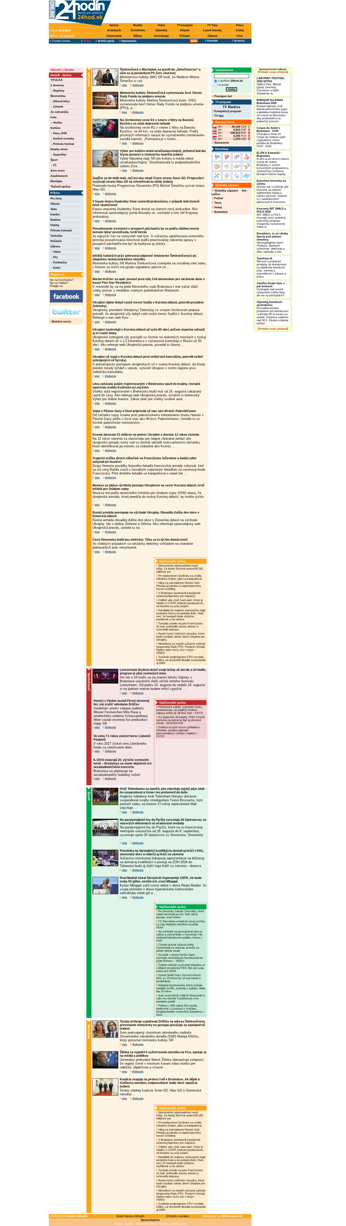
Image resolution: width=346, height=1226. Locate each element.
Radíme (55, 219)
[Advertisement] (182, 12)
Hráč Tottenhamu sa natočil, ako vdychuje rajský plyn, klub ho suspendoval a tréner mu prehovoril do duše (162, 790)
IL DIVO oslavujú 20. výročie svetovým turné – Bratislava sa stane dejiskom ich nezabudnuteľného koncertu (122, 763)
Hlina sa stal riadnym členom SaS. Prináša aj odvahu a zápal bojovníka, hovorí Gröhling (178, 585)
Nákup (137, 35)
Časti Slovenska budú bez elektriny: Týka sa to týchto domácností (139, 539)
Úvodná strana (60, 40)
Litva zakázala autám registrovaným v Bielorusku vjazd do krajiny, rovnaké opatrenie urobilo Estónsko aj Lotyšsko (146, 385)
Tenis (217, 202)
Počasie (185, 35)
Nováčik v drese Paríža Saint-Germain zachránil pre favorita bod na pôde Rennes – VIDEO (179, 957)
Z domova (57, 85)
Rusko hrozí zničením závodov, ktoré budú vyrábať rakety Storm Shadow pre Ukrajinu (180, 636)
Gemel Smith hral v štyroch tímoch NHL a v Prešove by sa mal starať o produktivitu (178, 978)
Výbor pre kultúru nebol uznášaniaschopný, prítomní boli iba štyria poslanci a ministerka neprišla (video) (163, 152)
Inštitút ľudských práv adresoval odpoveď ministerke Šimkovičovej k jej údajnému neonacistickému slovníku (144, 257)
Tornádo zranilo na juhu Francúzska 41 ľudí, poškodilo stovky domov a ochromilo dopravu (179, 626)
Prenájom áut (223, 96)
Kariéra (55, 214)
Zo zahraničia (59, 111)
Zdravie (57, 106)
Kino (240, 35)
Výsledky (161, 30)
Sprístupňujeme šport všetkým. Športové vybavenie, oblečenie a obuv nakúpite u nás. (272, 242)
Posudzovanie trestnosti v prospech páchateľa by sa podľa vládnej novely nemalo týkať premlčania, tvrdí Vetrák (145, 230)
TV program (185, 25)
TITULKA (56, 79)
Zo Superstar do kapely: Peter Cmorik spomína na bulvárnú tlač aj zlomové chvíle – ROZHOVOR (180, 720)
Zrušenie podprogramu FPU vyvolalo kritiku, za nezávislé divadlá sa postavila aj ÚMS (180, 660)
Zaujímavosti (59, 175)
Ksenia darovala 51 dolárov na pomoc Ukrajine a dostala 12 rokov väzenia (145, 434)
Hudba (57, 122)
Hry (55, 257)
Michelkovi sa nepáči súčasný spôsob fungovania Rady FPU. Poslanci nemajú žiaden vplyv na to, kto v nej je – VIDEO (180, 648)
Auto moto (57, 170)
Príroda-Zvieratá (61, 230)
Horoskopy (161, 35)
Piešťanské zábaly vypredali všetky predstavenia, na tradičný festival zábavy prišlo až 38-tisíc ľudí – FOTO (180, 709)
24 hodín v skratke (177, 1216)
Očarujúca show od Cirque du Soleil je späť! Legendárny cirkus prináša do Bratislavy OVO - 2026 (271, 137)
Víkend (55, 203)
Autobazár (114, 30)
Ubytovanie (114, 35)
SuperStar (59, 154)
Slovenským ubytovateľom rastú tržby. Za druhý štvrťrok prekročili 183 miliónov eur (179, 568)
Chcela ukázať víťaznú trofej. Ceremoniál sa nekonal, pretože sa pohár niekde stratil (177, 947)
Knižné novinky (63, 138)
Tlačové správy (60, 186)
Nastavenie (221, 142)
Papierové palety (146, 1223)
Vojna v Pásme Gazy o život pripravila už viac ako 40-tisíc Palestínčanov (144, 411)
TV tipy (219, 115)
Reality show (59, 149)
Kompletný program (227, 111)
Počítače (56, 241)
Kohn (56, 267)
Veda (53, 209)
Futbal (218, 198)
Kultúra (55, 127)
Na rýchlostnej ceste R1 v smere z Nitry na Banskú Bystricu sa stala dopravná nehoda (157, 121)
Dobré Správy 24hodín (130, 1216)
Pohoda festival (63, 143)
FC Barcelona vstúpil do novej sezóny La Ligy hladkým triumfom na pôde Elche (180, 924)
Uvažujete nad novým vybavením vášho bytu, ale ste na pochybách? (271, 289)
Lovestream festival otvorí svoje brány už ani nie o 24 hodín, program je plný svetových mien (163, 671)
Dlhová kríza (61, 101)
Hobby (54, 225)
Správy (114, 25)
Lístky (240, 30)
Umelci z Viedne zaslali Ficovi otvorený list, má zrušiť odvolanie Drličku (121, 702)
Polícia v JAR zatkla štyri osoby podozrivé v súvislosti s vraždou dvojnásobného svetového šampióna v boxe (180, 1010)
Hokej (218, 207)
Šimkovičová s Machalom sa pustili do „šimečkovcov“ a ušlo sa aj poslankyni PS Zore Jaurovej (160, 71)
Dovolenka (138, 30)
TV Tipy (212, 25)
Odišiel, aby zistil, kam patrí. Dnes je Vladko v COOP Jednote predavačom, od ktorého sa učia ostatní (180, 603)
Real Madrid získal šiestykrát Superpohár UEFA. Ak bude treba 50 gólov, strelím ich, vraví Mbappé (161, 879)
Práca (239, 25)
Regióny (58, 90)
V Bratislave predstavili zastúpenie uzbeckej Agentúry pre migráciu (178, 594)
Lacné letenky (212, 30)
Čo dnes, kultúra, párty (173, 1223)
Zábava (212, 35)
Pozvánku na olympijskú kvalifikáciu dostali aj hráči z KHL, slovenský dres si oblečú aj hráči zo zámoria (162, 852)
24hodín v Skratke (62, 69)
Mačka (119, 1223)
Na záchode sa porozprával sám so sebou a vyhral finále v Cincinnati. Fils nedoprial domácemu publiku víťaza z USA (179, 936)
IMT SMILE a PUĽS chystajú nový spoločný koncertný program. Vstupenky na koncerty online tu (271, 217)
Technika (56, 235)
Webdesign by (222, 1216)
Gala (53, 117)
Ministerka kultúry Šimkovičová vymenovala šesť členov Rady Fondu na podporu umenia (161, 94)
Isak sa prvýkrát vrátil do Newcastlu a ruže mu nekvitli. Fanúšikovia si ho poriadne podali (180, 998)
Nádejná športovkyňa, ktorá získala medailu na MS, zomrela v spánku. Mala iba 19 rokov (180, 988)
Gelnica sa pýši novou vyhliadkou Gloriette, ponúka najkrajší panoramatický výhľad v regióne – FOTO (178, 732)
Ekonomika (57, 95)
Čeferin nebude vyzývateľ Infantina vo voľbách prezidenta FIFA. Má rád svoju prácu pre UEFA (180, 968)
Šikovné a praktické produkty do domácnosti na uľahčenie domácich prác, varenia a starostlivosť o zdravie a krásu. (271, 267)
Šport (54, 159)
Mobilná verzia (61, 321)
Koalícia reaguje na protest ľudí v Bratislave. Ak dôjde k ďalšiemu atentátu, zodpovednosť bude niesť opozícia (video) (160, 1083)
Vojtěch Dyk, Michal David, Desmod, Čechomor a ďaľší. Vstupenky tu (271, 86)
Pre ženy (56, 198)
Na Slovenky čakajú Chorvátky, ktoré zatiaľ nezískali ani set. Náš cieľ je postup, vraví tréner (180, 914)
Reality (137, 25)
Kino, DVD (59, 133)
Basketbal (220, 211)
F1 (54, 165)
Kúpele (184, 30)
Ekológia (56, 181)
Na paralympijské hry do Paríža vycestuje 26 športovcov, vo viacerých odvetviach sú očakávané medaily (163, 821)
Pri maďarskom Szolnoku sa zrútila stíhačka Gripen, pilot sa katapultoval (179, 577)
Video (161, 25)
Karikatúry (59, 262)
